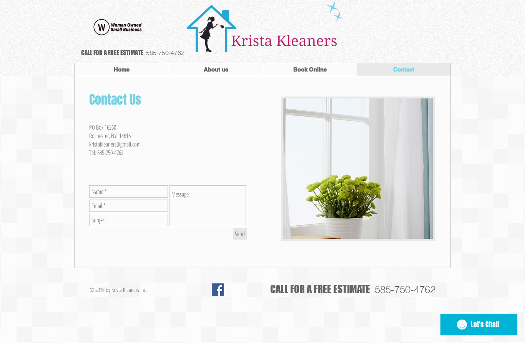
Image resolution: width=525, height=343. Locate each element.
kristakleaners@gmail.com (115, 144)
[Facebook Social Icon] (218, 289)
